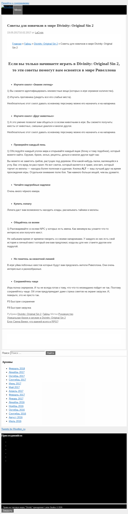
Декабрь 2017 (16, 372)
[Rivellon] (7, 7)
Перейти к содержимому (15, 3)
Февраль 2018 (17, 368)
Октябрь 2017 (17, 376)
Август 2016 (15, 417)
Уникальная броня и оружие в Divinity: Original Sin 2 (36, 317)
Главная (17, 43)
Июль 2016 (15, 421)
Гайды (27, 43)
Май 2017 (14, 387)
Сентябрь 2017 (17, 379)
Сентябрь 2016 (17, 413)
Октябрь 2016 (17, 409)
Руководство (65, 314)
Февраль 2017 (17, 394)
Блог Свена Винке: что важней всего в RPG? (32, 321)
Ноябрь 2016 (16, 406)
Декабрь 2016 (16, 402)
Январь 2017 (16, 398)
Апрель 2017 (16, 391)
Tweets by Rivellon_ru (13, 429)
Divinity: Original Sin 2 (46, 43)
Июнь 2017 (15, 383)
